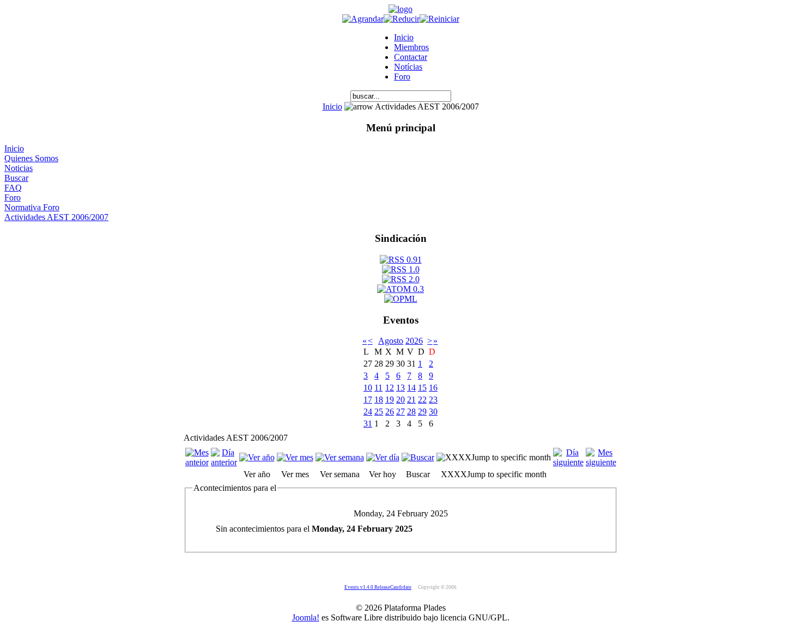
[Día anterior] (224, 462)
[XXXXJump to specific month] (493, 457)
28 (411, 411)
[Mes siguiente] (601, 462)
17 (367, 399)
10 (367, 387)
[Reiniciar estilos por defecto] (439, 18)
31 (367, 423)
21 (411, 399)
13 (400, 387)
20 (400, 399)
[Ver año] (257, 457)
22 (422, 399)
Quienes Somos (31, 158)
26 (389, 411)
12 (389, 387)
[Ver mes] (295, 457)
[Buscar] (418, 457)
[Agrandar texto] (363, 18)
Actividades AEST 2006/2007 (56, 217)
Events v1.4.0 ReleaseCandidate (377, 587)
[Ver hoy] (382, 457)
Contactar (410, 57)
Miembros (411, 47)
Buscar (16, 177)
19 (389, 399)
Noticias (18, 168)
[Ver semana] (339, 457)
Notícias (408, 66)
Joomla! (305, 617)
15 (422, 387)
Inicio (404, 37)
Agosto (390, 340)
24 (367, 411)
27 (400, 411)
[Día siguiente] (568, 462)
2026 (414, 340)
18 (378, 399)
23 (433, 399)
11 (378, 387)
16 (433, 387)
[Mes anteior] (197, 462)
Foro (402, 76)
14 (411, 387)
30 (433, 411)
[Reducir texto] (402, 18)
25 (378, 411)
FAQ (13, 187)
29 (422, 411)
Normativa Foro (31, 207)
